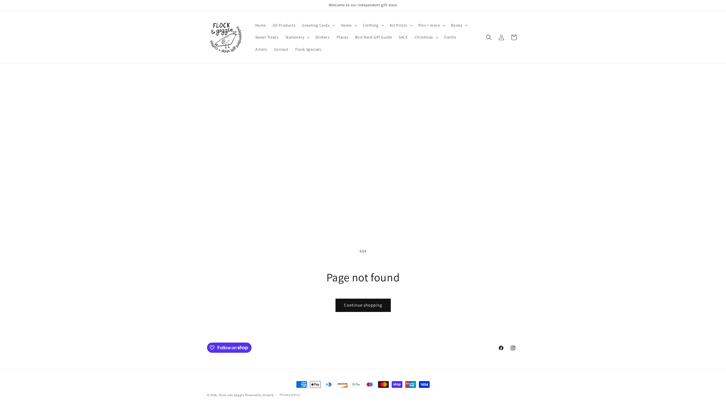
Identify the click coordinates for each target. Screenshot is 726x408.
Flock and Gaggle (231, 395)
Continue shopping (363, 305)
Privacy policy (290, 395)
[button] (318, 25)
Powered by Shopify (259, 395)
